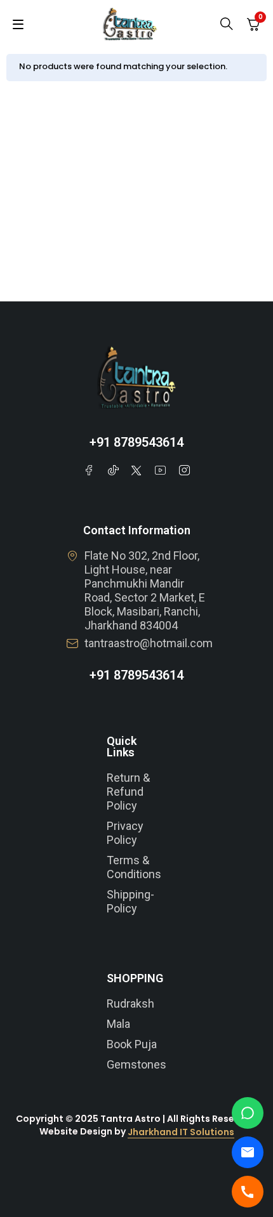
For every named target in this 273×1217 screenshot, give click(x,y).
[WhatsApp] (247, 1113)
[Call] (247, 1191)
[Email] (247, 1152)
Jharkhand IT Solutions (181, 1132)
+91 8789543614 (136, 442)
